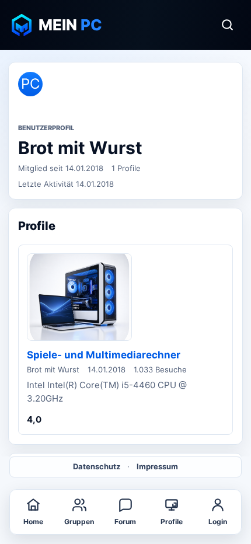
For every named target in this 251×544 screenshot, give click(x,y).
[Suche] (227, 25)
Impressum (157, 466)
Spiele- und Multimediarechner (103, 355)
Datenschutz (96, 466)
